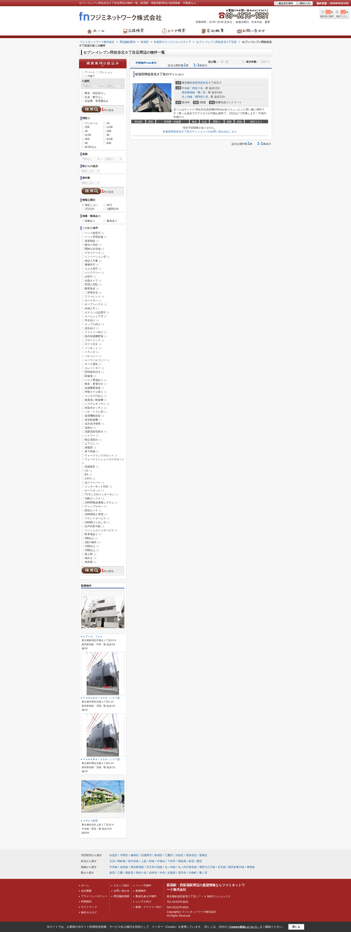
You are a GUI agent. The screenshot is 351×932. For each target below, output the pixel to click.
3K (108, 135)
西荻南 (182, 861)
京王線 (222, 867)
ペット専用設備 (96, 236)
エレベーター (94, 368)
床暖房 (90, 447)
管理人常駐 (93, 284)
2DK (109, 131)
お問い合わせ (121, 890)
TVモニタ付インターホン (101, 494)
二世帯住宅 (93, 292)
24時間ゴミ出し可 (97, 522)
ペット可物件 (143, 885)
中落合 (161, 861)
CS (88, 470)
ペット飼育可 (94, 232)
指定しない (91, 204)
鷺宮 (199, 861)
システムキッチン (97, 403)
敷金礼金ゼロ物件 (146, 896)
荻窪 (191, 861)
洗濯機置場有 (94, 387)
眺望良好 (92, 288)
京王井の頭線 (154, 867)
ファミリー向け (96, 332)
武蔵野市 (146, 855)
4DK (109, 143)
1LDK (109, 127)
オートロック (94, 490)
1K (108, 123)
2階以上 (91, 538)
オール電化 (93, 363)
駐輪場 (90, 375)
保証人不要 (93, 260)
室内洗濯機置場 (96, 336)
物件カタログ (89, 912)
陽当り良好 (93, 244)
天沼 (112, 861)
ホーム (85, 885)
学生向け (92, 320)
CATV (90, 478)
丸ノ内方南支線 (187, 867)
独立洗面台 (93, 439)
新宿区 (158, 855)
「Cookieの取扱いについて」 (243, 927)
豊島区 (203, 855)
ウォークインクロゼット (101, 455)
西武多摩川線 (236, 867)
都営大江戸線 (207, 867)
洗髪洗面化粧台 (96, 431)
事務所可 (92, 264)
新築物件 (140, 890)
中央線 (186, 88)
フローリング (94, 340)
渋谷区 (179, 855)
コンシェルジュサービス (101, 530)
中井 (162, 872)
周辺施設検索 (121, 896)
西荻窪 (129, 872)
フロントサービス (97, 518)
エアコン (92, 443)
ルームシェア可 (96, 316)
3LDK (109, 139)
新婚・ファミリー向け (148, 906)
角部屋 (90, 561)
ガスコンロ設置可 (97, 312)
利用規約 (86, 901)
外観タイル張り (96, 391)
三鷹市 (169, 855)
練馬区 (135, 855)
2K (86, 131)
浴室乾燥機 (93, 419)
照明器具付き (94, 371)
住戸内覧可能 (94, 526)
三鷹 (120, 872)
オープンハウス (96, 304)
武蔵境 (172, 872)
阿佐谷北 (203, 82)
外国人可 (92, 308)
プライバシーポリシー (94, 896)
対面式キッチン (96, 407)
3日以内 (89, 208)
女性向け (92, 328)
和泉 (151, 861)
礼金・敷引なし (94, 97)
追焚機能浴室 (94, 415)
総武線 (124, 867)
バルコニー (93, 356)
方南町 (193, 872)
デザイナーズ (94, 252)
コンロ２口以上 (96, 395)
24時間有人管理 (96, 514)
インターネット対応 (98, 486)
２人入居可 (93, 268)
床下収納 (92, 451)
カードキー (93, 300)
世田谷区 (191, 855)
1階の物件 (92, 542)
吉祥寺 (153, 872)
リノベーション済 (97, 256)
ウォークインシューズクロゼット (103, 461)
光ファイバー (94, 482)
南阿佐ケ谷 (201, 96)
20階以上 (92, 550)
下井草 (172, 861)
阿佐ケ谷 (197, 88)
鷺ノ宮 (202, 92)
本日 (109, 204)
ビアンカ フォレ (93, 636)
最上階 (90, 554)
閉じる (296, 926)
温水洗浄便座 (94, 423)
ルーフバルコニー (97, 360)
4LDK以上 (90, 146)
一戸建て (90, 76)
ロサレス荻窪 (90, 820)
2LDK (88, 135)
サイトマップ (89, 906)
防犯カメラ (93, 510)
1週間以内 (113, 208)
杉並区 (194, 82)
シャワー (92, 435)
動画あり (112, 220)
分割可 (90, 276)
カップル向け (94, 324)
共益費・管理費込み (96, 100)
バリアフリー (94, 272)
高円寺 (182, 872)
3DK (87, 139)
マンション (106, 72)
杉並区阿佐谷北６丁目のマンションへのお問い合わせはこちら (200, 131)
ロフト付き (93, 344)
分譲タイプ (93, 280)
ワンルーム (91, 123)
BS (88, 474)
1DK (87, 127)
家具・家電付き (96, 383)
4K (86, 143)
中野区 (124, 855)
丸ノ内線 (187, 96)
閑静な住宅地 (94, 248)
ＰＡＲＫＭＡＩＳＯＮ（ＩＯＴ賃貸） (104, 698)
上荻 (143, 861)
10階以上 (92, 546)
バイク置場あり (96, 380)
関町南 (121, 861)
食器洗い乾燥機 (96, 399)
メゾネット (93, 348)
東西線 (251, 867)
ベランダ (92, 352)
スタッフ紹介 (121, 885)
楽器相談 (92, 240)
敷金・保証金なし (95, 93)
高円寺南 (133, 861)
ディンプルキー (96, 506)
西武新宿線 (188, 92)
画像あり (90, 220)
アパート (90, 72)
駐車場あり (93, 534)
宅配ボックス (94, 498)
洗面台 (90, 427)
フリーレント (94, 296)
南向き (90, 558)
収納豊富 (92, 466)
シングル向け (143, 901)
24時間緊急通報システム (101, 502)
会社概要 (86, 890)
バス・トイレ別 (96, 411)
